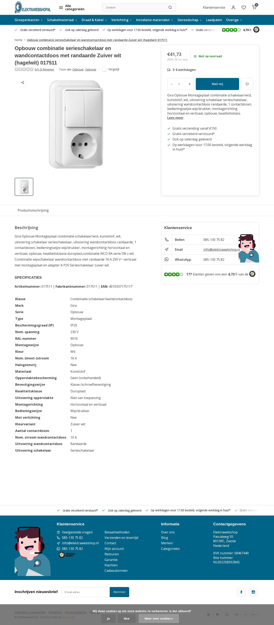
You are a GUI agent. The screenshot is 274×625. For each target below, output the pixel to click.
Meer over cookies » (159, 618)
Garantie (111, 559)
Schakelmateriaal (60, 20)
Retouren (112, 554)
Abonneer (119, 592)
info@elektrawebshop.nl (221, 249)
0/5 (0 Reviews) (44, 69)
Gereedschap (188, 20)
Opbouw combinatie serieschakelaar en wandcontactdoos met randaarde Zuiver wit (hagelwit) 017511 (97, 40)
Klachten (111, 565)
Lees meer (175, 118)
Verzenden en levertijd (121, 537)
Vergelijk (114, 69)
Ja (108, 618)
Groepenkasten (27, 20)
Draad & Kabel (93, 20)
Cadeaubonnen (116, 570)
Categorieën (170, 548)
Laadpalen (214, 20)
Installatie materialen (153, 20)
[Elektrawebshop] (33, 7)
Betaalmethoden (117, 532)
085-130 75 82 (213, 239)
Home (18, 40)
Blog (164, 537)
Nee (127, 618)
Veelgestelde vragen (77, 532)
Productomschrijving (33, 210)
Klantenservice (214, 7)
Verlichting (119, 20)
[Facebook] (241, 592)
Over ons (168, 532)
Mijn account (114, 548)
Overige (232, 20)
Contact (110, 543)
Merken (167, 543)
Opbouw (78, 69)
